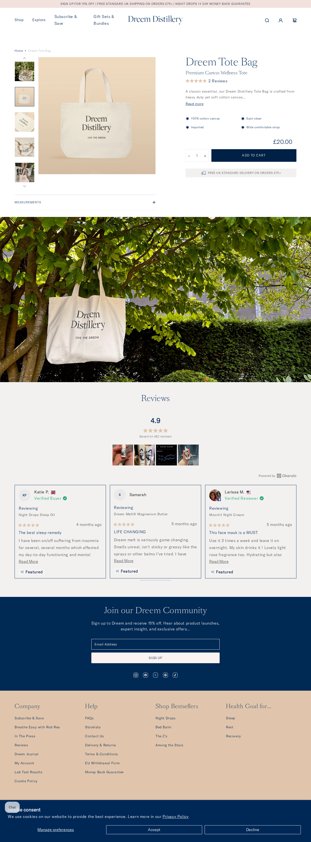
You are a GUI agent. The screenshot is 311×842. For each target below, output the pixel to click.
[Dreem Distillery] (155, 20)
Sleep (230, 718)
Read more (194, 104)
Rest (229, 727)
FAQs (89, 718)
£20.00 (283, 141)
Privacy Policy (176, 816)
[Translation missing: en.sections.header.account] (280, 20)
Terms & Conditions (101, 754)
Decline (252, 829)
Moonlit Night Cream (226, 515)
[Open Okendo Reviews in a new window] (277, 475)
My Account (24, 763)
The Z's (161, 736)
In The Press (25, 736)
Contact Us (94, 736)
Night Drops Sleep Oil (37, 515)
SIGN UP (155, 658)
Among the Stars (169, 745)
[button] (207, 80)
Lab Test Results (29, 772)
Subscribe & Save (29, 718)
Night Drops (166, 718)
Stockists (93, 727)
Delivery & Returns (100, 745)
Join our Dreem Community (155, 611)
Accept (154, 829)
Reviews (21, 745)
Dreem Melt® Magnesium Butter (141, 514)
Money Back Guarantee (104, 772)
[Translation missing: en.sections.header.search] (267, 20)
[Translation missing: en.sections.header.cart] (294, 20)
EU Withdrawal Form (102, 763)
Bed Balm (164, 727)
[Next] (290, 532)
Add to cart (254, 155)
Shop (19, 19)
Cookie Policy (26, 781)
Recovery (233, 736)
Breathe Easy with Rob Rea (37, 727)
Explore (38, 19)
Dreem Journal (27, 754)
